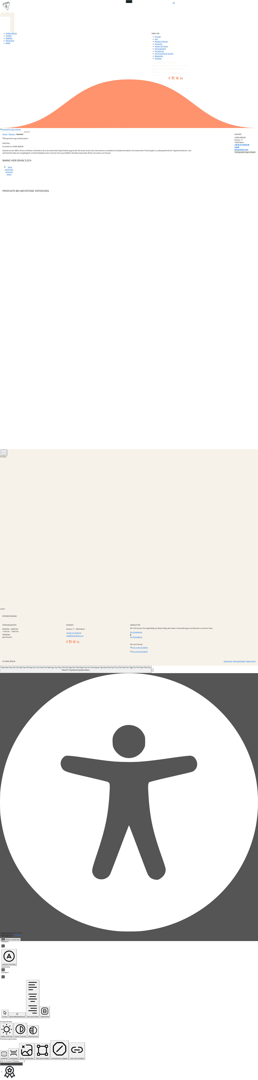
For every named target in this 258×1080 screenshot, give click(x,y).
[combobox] (75, 669)
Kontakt (158, 37)
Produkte (10, 41)
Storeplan (158, 44)
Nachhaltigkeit (160, 49)
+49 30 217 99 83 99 (176, 69)
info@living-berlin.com (177, 73)
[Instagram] (173, 78)
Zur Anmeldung (136, 632)
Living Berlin (11, 33)
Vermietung (159, 51)
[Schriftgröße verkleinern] (3, 945)
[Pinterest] (177, 78)
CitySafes (158, 58)
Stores (9, 36)
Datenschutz (251, 661)
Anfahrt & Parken (161, 46)
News (8, 43)
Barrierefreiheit (239, 661)
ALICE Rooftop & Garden (164, 54)
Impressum (228, 661)
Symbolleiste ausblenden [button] (10, 939)
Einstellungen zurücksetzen (11, 1064)
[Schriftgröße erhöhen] (3, 938)
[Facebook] (169, 78)
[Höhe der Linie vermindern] (3, 976)
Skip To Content (6, 1061)
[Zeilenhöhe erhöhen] (3, 969)
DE (174, 3)
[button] (152, 669)
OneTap (18, 935)
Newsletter (159, 56)
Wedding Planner (161, 41)
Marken (9, 38)
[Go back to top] (3, 452)
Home (4, 134)
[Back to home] (129, 129)
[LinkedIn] (181, 78)
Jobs (156, 39)
